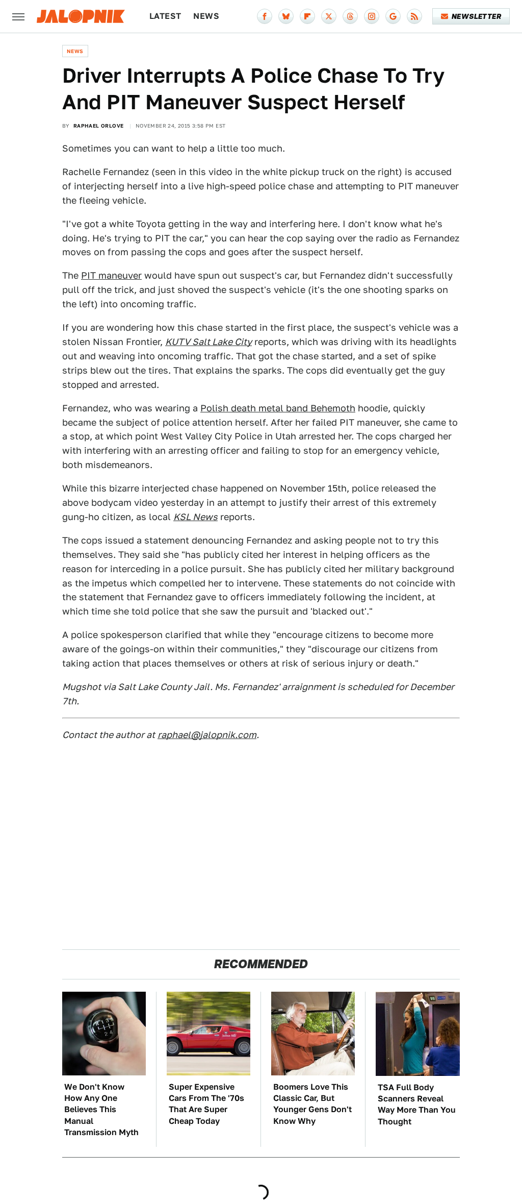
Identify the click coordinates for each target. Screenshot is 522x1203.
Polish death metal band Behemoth (277, 408)
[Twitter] (328, 16)
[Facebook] (264, 16)
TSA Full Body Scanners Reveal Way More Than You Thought (417, 1104)
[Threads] (350, 16)
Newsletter (476, 16)
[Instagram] (371, 16)
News (206, 16)
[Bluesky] (286, 16)
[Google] (393, 16)
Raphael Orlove (98, 125)
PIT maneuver (111, 275)
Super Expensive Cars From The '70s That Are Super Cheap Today (206, 1104)
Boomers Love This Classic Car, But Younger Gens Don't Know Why (312, 1104)
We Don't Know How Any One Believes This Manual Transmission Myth (101, 1110)
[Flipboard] (307, 16)
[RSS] (414, 16)
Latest (165, 16)
